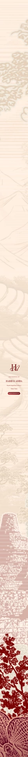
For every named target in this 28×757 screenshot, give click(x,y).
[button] (14, 393)
